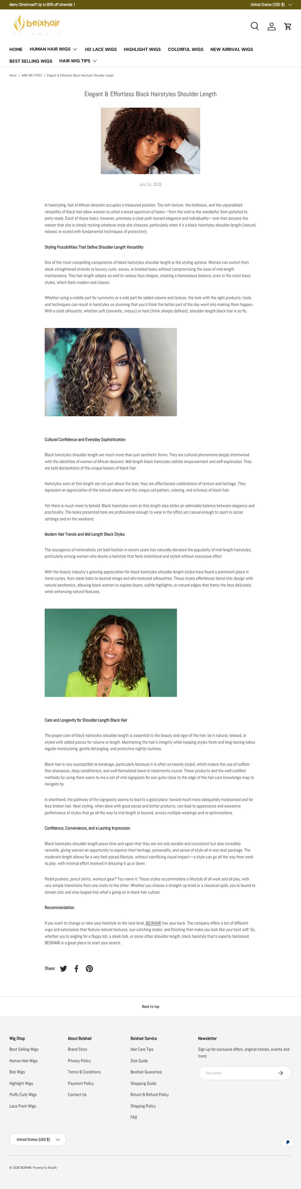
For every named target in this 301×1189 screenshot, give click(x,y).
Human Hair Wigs (23, 1060)
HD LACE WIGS (101, 49)
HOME (16, 49)
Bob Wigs (17, 1072)
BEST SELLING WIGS (30, 61)
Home (12, 75)
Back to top (150, 1006)
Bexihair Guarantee (146, 1072)
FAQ (134, 1117)
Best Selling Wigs (24, 1049)
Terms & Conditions (84, 1072)
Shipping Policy (143, 1106)
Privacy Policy (79, 1060)
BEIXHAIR (153, 923)
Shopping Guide (143, 1083)
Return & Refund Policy (150, 1094)
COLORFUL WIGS (185, 49)
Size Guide (139, 1060)
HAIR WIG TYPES (32, 75)
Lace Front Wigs (22, 1106)
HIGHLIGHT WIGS (142, 49)
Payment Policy (81, 1083)
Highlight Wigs (21, 1083)
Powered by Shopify (45, 1167)
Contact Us (77, 1094)
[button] (288, 26)
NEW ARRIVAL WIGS (231, 49)
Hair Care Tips (142, 1049)
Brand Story (77, 1049)
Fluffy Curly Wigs (23, 1094)
